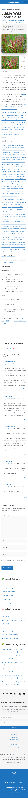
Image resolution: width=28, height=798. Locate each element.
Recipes (3, 9)
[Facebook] (7, 348)
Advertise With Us (14, 785)
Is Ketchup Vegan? (7, 603)
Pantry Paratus (14, 792)
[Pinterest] (14, 348)
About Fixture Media (10, 782)
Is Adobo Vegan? (7, 599)
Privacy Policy (14, 742)
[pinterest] (24, 694)
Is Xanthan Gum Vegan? (9, 595)
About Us (14, 735)
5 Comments (17, 22)
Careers (20, 782)
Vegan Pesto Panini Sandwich (10, 638)
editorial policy (8, 31)
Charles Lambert (10, 361)
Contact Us (14, 737)
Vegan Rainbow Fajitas (8, 631)
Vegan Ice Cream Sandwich (10, 634)
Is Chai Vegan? (6, 584)
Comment (5, 515)
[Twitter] (10, 348)
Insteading (6, 790)
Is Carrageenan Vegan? (8, 588)
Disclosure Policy (14, 747)
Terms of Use (14, 739)
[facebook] (15, 694)
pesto (13, 262)
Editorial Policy (14, 744)
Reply (25, 389)
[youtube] (11, 694)
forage (24, 104)
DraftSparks (18, 787)
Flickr (7, 321)
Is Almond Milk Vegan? (8, 591)
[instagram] (20, 694)
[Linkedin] (17, 348)
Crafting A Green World (18, 790)
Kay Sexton (8, 396)
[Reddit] (21, 348)
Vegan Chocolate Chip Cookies (11, 627)
